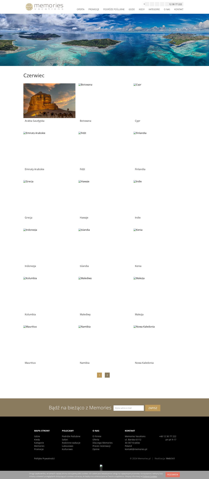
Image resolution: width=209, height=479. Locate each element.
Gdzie (37, 436)
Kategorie (39, 442)
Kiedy (37, 439)
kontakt (178, 9)
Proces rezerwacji (101, 445)
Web (170, 458)
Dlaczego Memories (103, 442)
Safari (65, 439)
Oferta (96, 439)
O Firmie (97, 436)
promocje (93, 9)
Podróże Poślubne (71, 436)
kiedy (142, 9)
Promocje (39, 449)
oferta (80, 9)
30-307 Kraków (132, 442)
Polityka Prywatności (44, 458)
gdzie (132, 9)
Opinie (96, 449)
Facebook (152, 4)
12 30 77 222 (175, 4)
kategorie (154, 9)
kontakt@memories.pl (136, 449)
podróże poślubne (114, 9)
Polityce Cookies (150, 476)
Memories (39, 445)
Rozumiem (172, 475)
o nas (167, 9)
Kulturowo (67, 449)
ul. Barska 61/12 (133, 439)
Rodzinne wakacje (71, 442)
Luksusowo (67, 445)
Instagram (157, 4)
